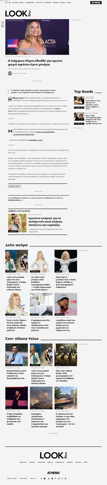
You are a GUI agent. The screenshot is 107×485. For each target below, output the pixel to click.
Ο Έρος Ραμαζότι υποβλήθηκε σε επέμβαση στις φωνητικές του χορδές (14, 419)
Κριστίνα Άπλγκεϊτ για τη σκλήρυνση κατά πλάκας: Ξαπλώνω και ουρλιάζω (46, 222)
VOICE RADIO (23, 478)
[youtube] (52, 478)
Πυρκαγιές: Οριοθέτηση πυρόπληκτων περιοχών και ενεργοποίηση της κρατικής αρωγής (39, 420)
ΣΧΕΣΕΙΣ (63, 2)
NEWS (69, 2)
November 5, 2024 (36, 140)
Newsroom (16, 73)
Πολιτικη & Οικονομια (14, 365)
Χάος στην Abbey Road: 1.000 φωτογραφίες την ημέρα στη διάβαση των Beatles (65, 375)
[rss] (65, 478)
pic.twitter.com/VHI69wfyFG (23, 134)
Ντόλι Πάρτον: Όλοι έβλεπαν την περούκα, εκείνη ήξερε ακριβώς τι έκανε (93, 105)
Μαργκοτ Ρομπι (14, 186)
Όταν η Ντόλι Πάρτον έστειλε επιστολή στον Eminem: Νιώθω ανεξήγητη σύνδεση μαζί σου (16, 325)
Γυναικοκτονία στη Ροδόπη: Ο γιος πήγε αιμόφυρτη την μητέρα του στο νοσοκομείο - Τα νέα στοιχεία (65, 420)
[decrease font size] (2, 22)
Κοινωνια (59, 408)
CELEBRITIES (30, 2)
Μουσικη (9, 408)
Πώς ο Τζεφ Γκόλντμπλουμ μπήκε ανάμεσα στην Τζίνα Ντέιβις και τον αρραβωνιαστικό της (94, 119)
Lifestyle (34, 314)
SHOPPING (47, 2)
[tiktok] (49, 478)
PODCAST (33, 478)
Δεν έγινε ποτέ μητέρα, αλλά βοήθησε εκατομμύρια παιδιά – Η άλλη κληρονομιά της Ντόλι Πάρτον (41, 283)
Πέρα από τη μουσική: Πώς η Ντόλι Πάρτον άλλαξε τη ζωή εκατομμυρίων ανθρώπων (66, 282)
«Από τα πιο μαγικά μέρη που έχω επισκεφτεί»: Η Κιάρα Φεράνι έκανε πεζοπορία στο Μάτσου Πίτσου (16, 283)
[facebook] (41, 478)
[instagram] (45, 478)
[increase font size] (2, 26)
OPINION (56, 2)
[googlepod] (62, 478)
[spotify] (56, 478)
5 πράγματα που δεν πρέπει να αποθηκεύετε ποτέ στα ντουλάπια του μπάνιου (40, 325)
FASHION (15, 2)
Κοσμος (58, 271)
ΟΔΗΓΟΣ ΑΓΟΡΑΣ (12, 478)
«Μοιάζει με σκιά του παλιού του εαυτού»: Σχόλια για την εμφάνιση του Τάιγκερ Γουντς (65, 325)
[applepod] (59, 478)
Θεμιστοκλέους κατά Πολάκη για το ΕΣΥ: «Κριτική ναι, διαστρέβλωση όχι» (16, 374)
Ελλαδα (33, 408)
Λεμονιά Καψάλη (90, 97)
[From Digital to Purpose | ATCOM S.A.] (95, 478)
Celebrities (10, 53)
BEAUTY (22, 2)
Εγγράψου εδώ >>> (15, 200)
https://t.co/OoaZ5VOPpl (45, 132)
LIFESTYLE (39, 2)
